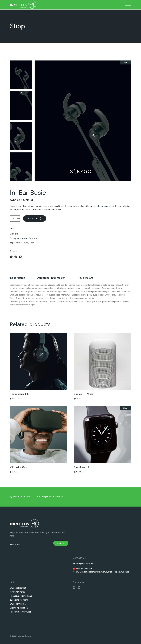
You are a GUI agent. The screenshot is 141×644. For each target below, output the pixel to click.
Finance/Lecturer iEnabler (22, 596)
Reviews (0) (85, 277)
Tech (31, 242)
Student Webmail (18, 604)
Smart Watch (82, 467)
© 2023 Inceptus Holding (20, 636)
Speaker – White (83, 394)
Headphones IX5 (19, 394)
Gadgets (33, 238)
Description (17, 277)
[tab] (17, 278)
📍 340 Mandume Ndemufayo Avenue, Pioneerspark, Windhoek (101, 571)
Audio (25, 238)
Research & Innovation (20, 612)
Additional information (51, 277)
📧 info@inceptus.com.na (84, 563)
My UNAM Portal (17, 592)
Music (19, 242)
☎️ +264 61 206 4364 (82, 568)
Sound (26, 242)
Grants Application (19, 608)
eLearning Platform (19, 600)
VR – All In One (18, 467)
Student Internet (18, 588)
